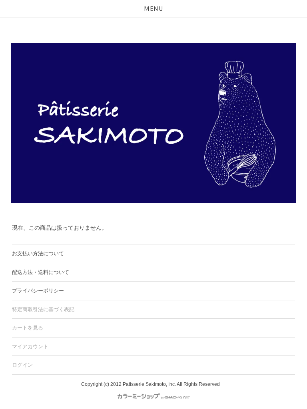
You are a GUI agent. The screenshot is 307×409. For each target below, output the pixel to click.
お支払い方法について (38, 253)
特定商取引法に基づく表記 (43, 309)
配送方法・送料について (40, 272)
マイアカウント (30, 346)
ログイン (22, 365)
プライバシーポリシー (38, 291)
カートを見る (27, 328)
